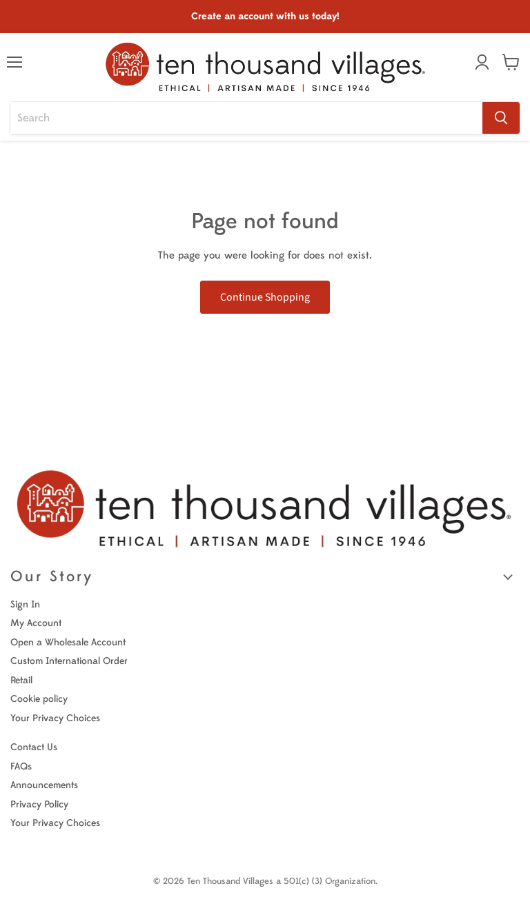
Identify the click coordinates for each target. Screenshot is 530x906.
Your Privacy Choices (55, 718)
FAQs (21, 766)
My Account (35, 623)
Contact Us (33, 747)
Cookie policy (39, 699)
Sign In (25, 604)
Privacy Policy (39, 804)
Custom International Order (69, 661)
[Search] (501, 118)
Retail (21, 680)
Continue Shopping (265, 297)
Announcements (44, 785)
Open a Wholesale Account (68, 642)
